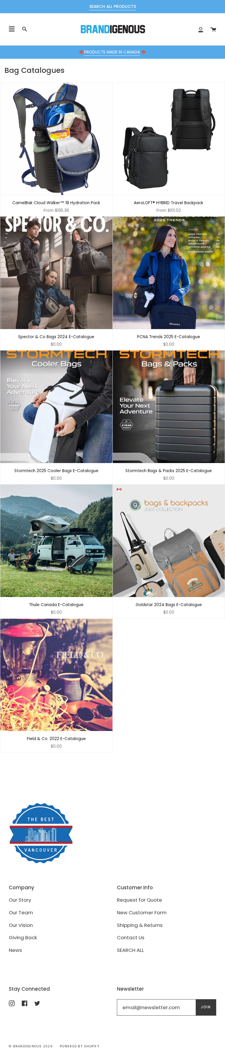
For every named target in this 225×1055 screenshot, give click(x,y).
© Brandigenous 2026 (31, 1046)
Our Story (20, 899)
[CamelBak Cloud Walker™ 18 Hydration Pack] (56, 139)
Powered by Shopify (80, 1046)
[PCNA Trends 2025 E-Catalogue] (169, 273)
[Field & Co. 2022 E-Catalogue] (56, 675)
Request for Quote (139, 899)
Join (206, 1007)
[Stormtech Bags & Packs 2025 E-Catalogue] (169, 406)
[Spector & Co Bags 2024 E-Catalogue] (56, 273)
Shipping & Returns (140, 925)
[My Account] (200, 29)
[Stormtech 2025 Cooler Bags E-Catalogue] (56, 406)
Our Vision (21, 925)
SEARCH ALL (130, 950)
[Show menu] (12, 29)
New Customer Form (142, 912)
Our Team (21, 912)
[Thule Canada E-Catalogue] (56, 540)
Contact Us (130, 937)
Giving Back (23, 937)
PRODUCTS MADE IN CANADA (112, 52)
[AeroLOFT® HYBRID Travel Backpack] (169, 139)
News (15, 950)
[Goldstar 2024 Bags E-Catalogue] (169, 540)
